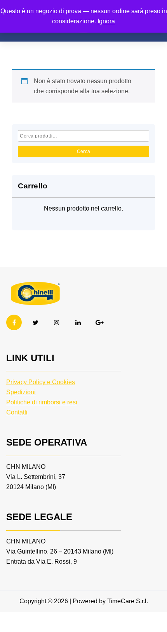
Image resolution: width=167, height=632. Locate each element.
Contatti (17, 412)
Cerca (83, 151)
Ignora (106, 21)
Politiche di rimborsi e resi (41, 402)
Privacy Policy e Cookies (40, 382)
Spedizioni (21, 392)
